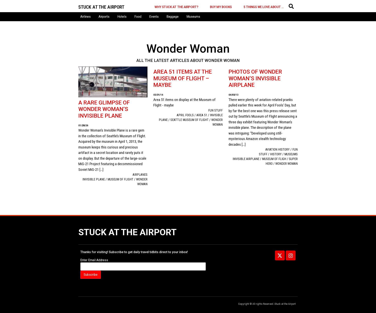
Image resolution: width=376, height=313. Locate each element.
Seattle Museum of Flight (189, 120)
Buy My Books (221, 7)
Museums (193, 16)
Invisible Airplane (246, 159)
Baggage (172, 16)
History (276, 154)
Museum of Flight (120, 179)
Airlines (85, 16)
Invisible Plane (93, 179)
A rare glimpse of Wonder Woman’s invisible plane (104, 109)
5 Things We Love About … (264, 7)
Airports (104, 16)
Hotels (122, 16)
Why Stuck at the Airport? (176, 7)
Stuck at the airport (101, 7)
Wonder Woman (286, 164)
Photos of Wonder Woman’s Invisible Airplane (255, 78)
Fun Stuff (215, 110)
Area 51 (201, 115)
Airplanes (140, 175)
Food (137, 16)
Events (154, 16)
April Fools (185, 115)
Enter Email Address (94, 260)
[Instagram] (291, 255)
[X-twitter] (280, 255)
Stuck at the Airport (127, 232)
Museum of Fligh (274, 159)
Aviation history (277, 149)
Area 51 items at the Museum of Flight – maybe (182, 78)
